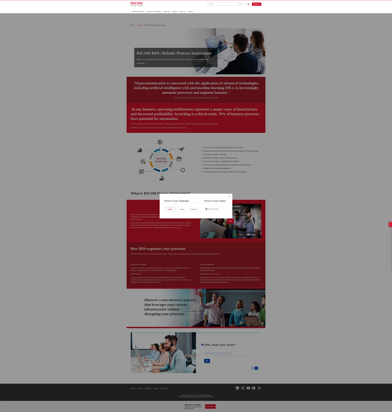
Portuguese (194, 209)
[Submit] (240, 4)
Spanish (182, 209)
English (170, 209)
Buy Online (257, 4)
